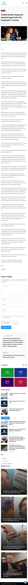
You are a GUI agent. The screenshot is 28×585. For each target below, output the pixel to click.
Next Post (5, 352)
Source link (3, 269)
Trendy (22, 418)
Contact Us (4, 458)
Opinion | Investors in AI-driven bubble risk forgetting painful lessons (17, 423)
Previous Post (8, 336)
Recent (5, 418)
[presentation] (23, 365)
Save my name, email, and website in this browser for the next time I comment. (13, 317)
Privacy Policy (5, 461)
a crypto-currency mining (19, 91)
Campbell (12, 426)
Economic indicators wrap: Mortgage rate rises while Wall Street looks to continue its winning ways (17, 439)
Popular (14, 418)
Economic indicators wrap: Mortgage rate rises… (16, 409)
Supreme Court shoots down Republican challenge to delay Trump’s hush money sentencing (12, 574)
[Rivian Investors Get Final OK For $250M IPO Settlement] (4, 403)
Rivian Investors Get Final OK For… (17, 401)
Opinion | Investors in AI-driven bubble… (17, 394)
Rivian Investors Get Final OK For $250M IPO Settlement (17, 430)
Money (3, 10)
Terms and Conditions (7, 463)
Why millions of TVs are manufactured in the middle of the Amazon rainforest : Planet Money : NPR (17, 447)
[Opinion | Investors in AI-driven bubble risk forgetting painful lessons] (4, 396)
